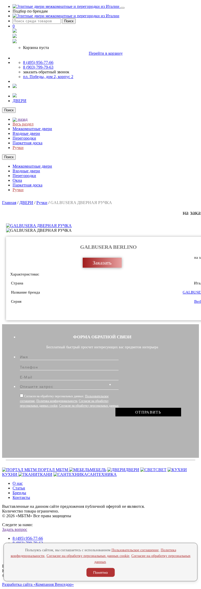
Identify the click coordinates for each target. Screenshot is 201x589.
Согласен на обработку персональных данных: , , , (69, 401)
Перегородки (24, 138)
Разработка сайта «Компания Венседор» (38, 584)
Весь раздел (23, 124)
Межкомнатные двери (32, 128)
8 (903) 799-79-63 (38, 67)
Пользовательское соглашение (135, 550)
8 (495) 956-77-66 (38, 62)
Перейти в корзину (106, 53)
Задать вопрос (14, 529)
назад (22, 119)
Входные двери (26, 133)
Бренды (19, 493)
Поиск (69, 21)
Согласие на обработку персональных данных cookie (88, 556)
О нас (18, 483)
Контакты (21, 497)
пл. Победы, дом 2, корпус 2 (48, 76)
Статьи (19, 488)
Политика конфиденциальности (56, 401)
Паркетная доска (27, 143)
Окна (17, 180)
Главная (9, 202)
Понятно (100, 572)
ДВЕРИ (19, 100)
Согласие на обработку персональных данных (89, 406)
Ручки (18, 147)
